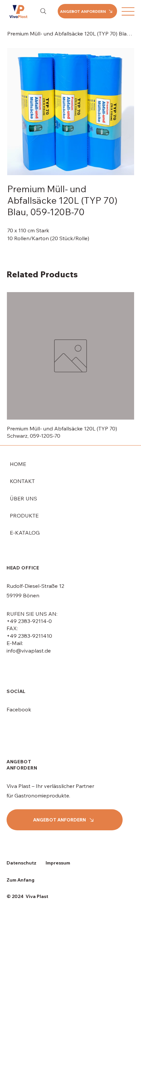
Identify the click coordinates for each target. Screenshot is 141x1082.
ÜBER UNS (23, 498)
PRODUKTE (24, 515)
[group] (70, 366)
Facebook (19, 709)
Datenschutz (21, 863)
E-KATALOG (25, 532)
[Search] (43, 11)
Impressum (58, 863)
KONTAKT (22, 481)
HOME (18, 464)
